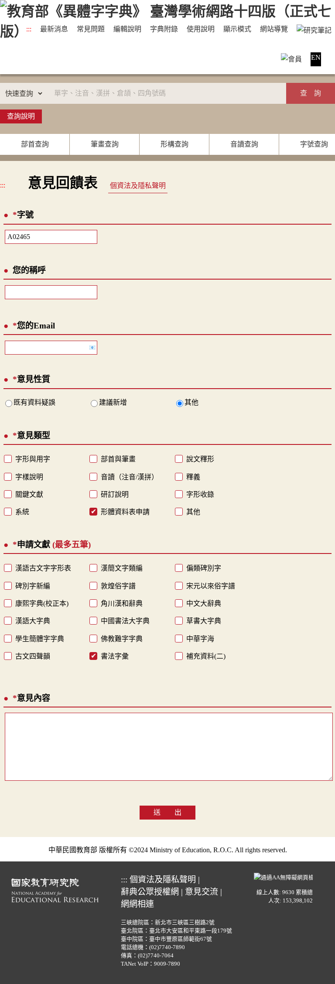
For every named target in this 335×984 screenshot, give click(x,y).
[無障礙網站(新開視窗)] (283, 876)
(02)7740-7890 (167, 947)
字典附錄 (164, 29)
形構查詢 (174, 144)
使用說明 (201, 29)
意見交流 (201, 891)
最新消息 (54, 29)
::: (28, 29)
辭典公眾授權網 (150, 891)
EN (316, 57)
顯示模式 (237, 29)
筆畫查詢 (105, 144)
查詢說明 (21, 116)
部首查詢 (35, 144)
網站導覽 (274, 29)
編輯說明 (127, 29)
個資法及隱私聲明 (138, 185)
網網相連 (137, 904)
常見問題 (91, 29)
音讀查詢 (244, 144)
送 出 (167, 812)
